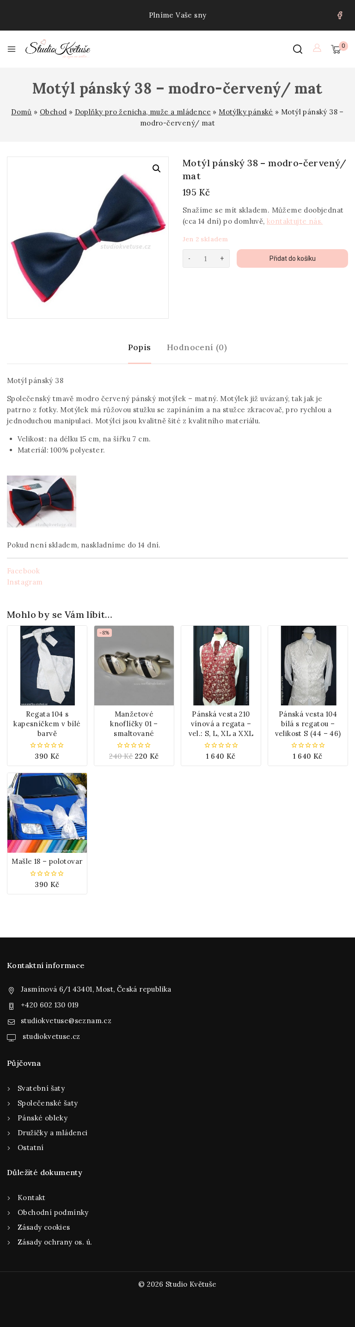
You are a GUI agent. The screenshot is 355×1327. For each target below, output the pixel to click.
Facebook (23, 570)
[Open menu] (11, 49)
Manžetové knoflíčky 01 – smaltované (134, 724)
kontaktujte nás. (295, 221)
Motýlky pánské (246, 111)
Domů (21, 111)
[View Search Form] (297, 49)
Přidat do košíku (292, 258)
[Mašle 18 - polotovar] (47, 813)
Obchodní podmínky (53, 1212)
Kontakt (32, 1197)
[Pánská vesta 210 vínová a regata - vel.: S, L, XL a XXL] (221, 665)
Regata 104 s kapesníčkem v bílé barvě (46, 724)
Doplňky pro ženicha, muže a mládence (143, 111)
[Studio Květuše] (57, 49)
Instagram (25, 582)
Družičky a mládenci (53, 1132)
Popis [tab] (139, 347)
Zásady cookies (44, 1227)
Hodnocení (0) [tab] (197, 347)
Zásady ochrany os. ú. (55, 1242)
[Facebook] (339, 15)
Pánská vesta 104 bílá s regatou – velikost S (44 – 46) (308, 724)
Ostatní (31, 1147)
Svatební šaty (41, 1088)
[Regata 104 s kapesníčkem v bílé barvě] (47, 665)
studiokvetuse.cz (50, 1036)
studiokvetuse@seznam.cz (66, 1020)
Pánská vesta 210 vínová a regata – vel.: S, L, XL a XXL (221, 724)
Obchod (53, 111)
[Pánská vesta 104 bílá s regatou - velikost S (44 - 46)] (308, 665)
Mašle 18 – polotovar (47, 861)
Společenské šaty (48, 1103)
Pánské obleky (42, 1117)
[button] (156, 168)
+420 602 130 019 (50, 1004)
